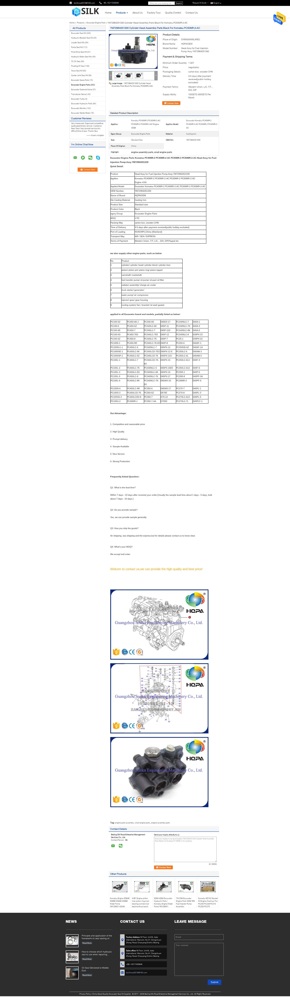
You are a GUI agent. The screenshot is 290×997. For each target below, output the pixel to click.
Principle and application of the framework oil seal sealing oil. (97, 937)
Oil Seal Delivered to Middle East (95, 969)
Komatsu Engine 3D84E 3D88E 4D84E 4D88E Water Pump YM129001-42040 (119, 902)
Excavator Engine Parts (96, 23)
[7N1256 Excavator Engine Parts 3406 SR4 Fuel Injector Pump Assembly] (186, 886)
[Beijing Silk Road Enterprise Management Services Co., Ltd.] (86, 12)
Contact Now (172, 103)
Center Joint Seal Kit (79, 75)
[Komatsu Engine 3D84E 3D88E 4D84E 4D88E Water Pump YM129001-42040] (119, 886)
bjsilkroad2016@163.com (84, 3)
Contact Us (192, 12)
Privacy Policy (85, 994)
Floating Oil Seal (78, 66)
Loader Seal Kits (78, 42)
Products (121, 12)
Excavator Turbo (78, 99)
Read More (87, 943)
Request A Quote (199, 3)
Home (108, 12)
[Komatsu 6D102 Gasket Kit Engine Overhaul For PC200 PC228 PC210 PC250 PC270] (208, 886)
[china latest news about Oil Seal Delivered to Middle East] (72, 973)
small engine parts (142, 823)
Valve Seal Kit (76, 71)
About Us (137, 12)
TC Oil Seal (75, 61)
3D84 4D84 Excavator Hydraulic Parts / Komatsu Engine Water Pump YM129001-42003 (163, 903)
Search (179, 3)
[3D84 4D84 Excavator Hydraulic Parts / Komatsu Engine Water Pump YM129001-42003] (163, 886)
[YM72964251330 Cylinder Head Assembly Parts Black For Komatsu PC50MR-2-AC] (133, 51)
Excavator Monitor (78, 108)
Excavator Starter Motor (80, 113)
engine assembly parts (160, 823)
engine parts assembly (124, 823)
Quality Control (173, 12)
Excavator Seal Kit (78, 33)
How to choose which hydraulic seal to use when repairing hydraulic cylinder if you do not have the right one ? (97, 953)
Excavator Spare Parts (80, 80)
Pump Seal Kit (76, 47)
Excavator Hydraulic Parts (81, 103)
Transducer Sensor (79, 94)
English (217, 3)
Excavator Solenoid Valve (81, 89)
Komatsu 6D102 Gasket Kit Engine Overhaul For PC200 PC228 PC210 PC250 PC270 (208, 902)
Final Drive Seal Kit (79, 52)
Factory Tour (154, 12)
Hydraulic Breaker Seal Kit (82, 38)
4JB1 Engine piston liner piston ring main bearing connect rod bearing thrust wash (140, 902)
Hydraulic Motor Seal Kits (81, 56)
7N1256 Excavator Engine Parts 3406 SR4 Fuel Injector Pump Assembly (185, 902)
